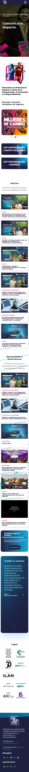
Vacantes (4, 520)
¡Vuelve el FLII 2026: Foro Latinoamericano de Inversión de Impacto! (13, 495)
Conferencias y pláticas (8, 315)
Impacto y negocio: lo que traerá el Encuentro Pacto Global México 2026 (14, 418)
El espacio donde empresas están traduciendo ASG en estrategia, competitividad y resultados (13, 318)
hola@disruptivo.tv (10, 743)
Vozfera (4, 212)
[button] (6, 595)
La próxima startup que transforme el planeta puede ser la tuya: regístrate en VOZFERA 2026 (14, 345)
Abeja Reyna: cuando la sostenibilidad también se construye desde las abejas (14, 267)
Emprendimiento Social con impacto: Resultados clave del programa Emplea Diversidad (14, 469)
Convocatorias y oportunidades (10, 290)
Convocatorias (6, 441)
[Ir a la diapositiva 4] (17, 137)
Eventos (4, 491)
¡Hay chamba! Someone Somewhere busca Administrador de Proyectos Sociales (14, 524)
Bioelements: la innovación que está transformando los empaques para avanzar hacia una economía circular (14, 215)
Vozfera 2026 (6, 443)
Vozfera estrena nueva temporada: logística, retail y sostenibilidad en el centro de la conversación (14, 293)
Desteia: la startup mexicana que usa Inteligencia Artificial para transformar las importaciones (14, 241)
